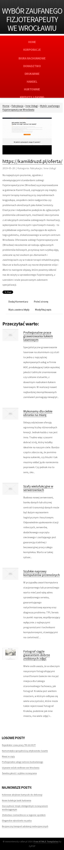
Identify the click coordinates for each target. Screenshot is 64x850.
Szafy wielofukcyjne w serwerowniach (38, 488)
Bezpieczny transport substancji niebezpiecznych (25, 826)
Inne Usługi (31, 105)
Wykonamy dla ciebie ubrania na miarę (37, 413)
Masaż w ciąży (8, 756)
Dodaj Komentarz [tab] (18, 301)
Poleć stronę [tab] (41, 301)
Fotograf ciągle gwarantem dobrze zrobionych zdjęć (36, 655)
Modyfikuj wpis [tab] (43, 309)
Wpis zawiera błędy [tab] (18, 309)
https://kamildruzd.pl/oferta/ (32, 161)
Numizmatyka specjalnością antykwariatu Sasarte (25, 750)
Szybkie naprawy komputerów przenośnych (41, 573)
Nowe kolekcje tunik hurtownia (16, 800)
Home (5, 105)
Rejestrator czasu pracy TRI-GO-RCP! (19, 745)
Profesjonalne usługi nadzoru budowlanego (22, 762)
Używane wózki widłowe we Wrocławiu (20, 767)
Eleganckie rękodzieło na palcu (17, 820)
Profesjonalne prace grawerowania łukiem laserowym (38, 336)
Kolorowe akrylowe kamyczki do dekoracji (22, 794)
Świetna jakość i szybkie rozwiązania (19, 773)
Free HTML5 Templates (45, 841)
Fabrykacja (17, 105)
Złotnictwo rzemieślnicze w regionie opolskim (24, 815)
